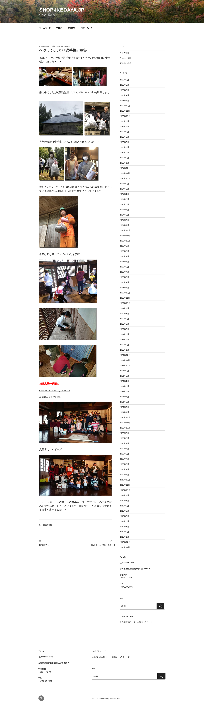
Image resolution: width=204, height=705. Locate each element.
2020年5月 (124, 454)
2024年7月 (124, 194)
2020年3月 (124, 464)
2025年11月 (125, 111)
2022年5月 (124, 329)
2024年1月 (124, 225)
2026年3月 (124, 90)
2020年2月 (124, 469)
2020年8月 (124, 438)
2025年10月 (125, 116)
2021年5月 (124, 391)
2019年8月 (124, 501)
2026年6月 (124, 80)
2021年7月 (124, 381)
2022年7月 (124, 319)
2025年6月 (124, 137)
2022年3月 (124, 339)
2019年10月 (125, 490)
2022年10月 (125, 303)
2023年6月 (124, 262)
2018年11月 (125, 547)
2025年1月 (124, 163)
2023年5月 (124, 267)
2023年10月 (125, 241)
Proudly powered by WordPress (106, 698)
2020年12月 (125, 417)
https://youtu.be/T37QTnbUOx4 (54, 390)
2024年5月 (124, 204)
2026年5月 (124, 85)
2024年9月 (124, 184)
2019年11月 (125, 485)
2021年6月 (124, 386)
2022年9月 (124, 308)
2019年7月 (124, 506)
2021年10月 (125, 365)
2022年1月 (124, 350)
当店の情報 (124, 53)
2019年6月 (124, 511)
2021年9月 (124, 371)
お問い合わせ (86, 28)
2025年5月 (124, 142)
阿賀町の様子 (47, 525)
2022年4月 (124, 334)
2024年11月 (125, 173)
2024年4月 (124, 210)
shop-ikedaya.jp (61, 10)
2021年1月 (124, 412)
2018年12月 (125, 542)
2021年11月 (125, 360)
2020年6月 (124, 449)
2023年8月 (124, 251)
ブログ (59, 28)
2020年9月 (124, 433)
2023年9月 (124, 246)
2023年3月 (124, 277)
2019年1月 (124, 537)
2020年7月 (124, 443)
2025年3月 (124, 152)
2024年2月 (124, 220)
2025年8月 (124, 126)
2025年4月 (124, 147)
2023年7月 (124, 256)
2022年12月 (125, 293)
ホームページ (45, 28)
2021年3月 (124, 402)
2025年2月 (124, 158)
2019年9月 (124, 495)
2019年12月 (125, 480)
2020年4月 (124, 459)
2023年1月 (124, 288)
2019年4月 (124, 521)
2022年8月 (124, 313)
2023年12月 (125, 230)
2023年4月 (124, 272)
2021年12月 (125, 355)
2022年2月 (124, 345)
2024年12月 (125, 168)
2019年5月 (124, 516)
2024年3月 (124, 215)
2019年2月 (124, 532)
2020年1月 (124, 475)
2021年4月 (124, 397)
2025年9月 (124, 121)
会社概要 (71, 28)
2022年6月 (124, 324)
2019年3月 (124, 526)
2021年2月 (124, 407)
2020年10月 (125, 428)
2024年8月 (124, 189)
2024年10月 (125, 178)
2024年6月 (124, 199)
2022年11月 (125, 298)
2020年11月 (125, 423)
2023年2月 (124, 282)
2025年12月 (125, 106)
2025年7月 (124, 132)
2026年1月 (124, 100)
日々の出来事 (125, 58)
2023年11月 (125, 236)
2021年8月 (124, 376)
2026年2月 (124, 95)
